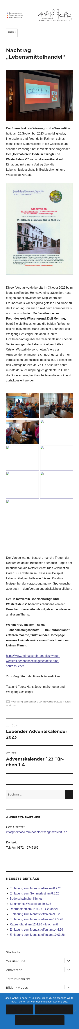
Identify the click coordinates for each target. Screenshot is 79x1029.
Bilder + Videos (17, 987)
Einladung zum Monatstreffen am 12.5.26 (36, 919)
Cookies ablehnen (54, 1009)
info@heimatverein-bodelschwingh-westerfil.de (36, 832)
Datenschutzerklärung (39, 1020)
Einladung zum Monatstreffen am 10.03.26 (37, 934)
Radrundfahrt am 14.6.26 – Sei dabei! (34, 909)
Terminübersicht (18, 979)
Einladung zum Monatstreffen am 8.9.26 (35, 888)
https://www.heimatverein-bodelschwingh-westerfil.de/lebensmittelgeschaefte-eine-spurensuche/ (33, 661)
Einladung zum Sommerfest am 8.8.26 (34, 893)
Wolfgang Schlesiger (23, 701)
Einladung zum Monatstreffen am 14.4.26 (36, 929)
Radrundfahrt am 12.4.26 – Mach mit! (34, 924)
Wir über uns (15, 961)
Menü (11, 32)
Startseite (13, 952)
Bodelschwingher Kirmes (26, 898)
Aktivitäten (14, 970)
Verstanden (19, 1009)
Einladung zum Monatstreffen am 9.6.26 (35, 914)
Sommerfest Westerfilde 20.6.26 (30, 903)
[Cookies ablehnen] (74, 1011)
